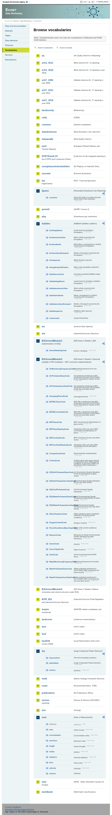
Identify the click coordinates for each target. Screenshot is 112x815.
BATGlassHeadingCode (59, 429)
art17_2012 (47, 90)
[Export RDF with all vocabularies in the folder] (103, 194)
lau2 (44, 634)
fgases (45, 191)
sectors (52, 670)
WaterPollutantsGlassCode (60, 569)
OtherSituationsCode (58, 514)
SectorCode (54, 544)
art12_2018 (47, 70)
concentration (55, 735)
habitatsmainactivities (58, 288)
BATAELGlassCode (57, 402)
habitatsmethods (56, 295)
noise (45, 686)
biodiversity (48, 110)
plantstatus (54, 663)
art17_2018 (47, 100)
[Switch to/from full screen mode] (93, 2)
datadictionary (49, 132)
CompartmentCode (57, 453)
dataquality (47, 139)
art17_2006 (47, 80)
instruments (54, 318)
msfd (44, 679)
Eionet (16, 21)
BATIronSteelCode (57, 438)
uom (44, 717)
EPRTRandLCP (50, 156)
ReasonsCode (55, 535)
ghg (44, 216)
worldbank (47, 792)
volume (52, 774)
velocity (52, 768)
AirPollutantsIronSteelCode (60, 386)
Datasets (9, 31)
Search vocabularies (45, 48)
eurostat (46, 173)
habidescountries (56, 274)
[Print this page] (89, 2)
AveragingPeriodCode (58, 396)
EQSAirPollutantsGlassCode (61, 472)
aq (43, 55)
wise (44, 782)
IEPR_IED (47, 599)
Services (8, 55)
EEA (16, 2)
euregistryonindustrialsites (56, 166)
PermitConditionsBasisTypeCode (61, 528)
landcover (47, 619)
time (51, 763)
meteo (51, 752)
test (44, 710)
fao (43, 181)
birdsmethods (55, 244)
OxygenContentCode (58, 523)
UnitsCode (53, 555)
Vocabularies (11, 50)
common (46, 124)
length (52, 746)
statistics (53, 757)
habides (46, 223)
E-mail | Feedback (13, 807)
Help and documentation (15, 26)
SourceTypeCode (56, 549)
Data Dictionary (25, 21)
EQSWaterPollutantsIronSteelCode (61, 505)
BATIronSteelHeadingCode (60, 445)
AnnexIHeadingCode (58, 350)
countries (53, 198)
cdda (44, 117)
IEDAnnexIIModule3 (52, 359)
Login (85, 2)
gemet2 (45, 209)
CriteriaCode (54, 461)
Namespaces (10, 60)
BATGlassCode (55, 422)
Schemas (9, 45)
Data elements (11, 40)
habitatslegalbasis (57, 281)
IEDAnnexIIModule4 (52, 589)
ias (43, 326)
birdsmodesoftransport (59, 253)
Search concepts (66, 48)
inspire (45, 609)
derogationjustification (58, 267)
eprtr (44, 146)
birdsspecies (54, 260)
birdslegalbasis (55, 230)
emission (53, 741)
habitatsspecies (55, 311)
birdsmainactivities (57, 237)
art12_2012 (47, 63)
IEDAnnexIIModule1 (52, 341)
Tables (8, 35)
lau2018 (46, 641)
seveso (45, 700)
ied (43, 333)
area (51, 730)
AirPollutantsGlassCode (59, 376)
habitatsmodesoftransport (60, 304)
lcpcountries (54, 658)
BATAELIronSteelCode (58, 412)
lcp (43, 651)
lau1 (44, 627)
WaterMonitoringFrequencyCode (61, 562)
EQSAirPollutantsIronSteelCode (61, 481)
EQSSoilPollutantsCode (59, 490)
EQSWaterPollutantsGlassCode (61, 497)
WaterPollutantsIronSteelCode (61, 577)
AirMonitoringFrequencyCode (61, 369)
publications (48, 693)
